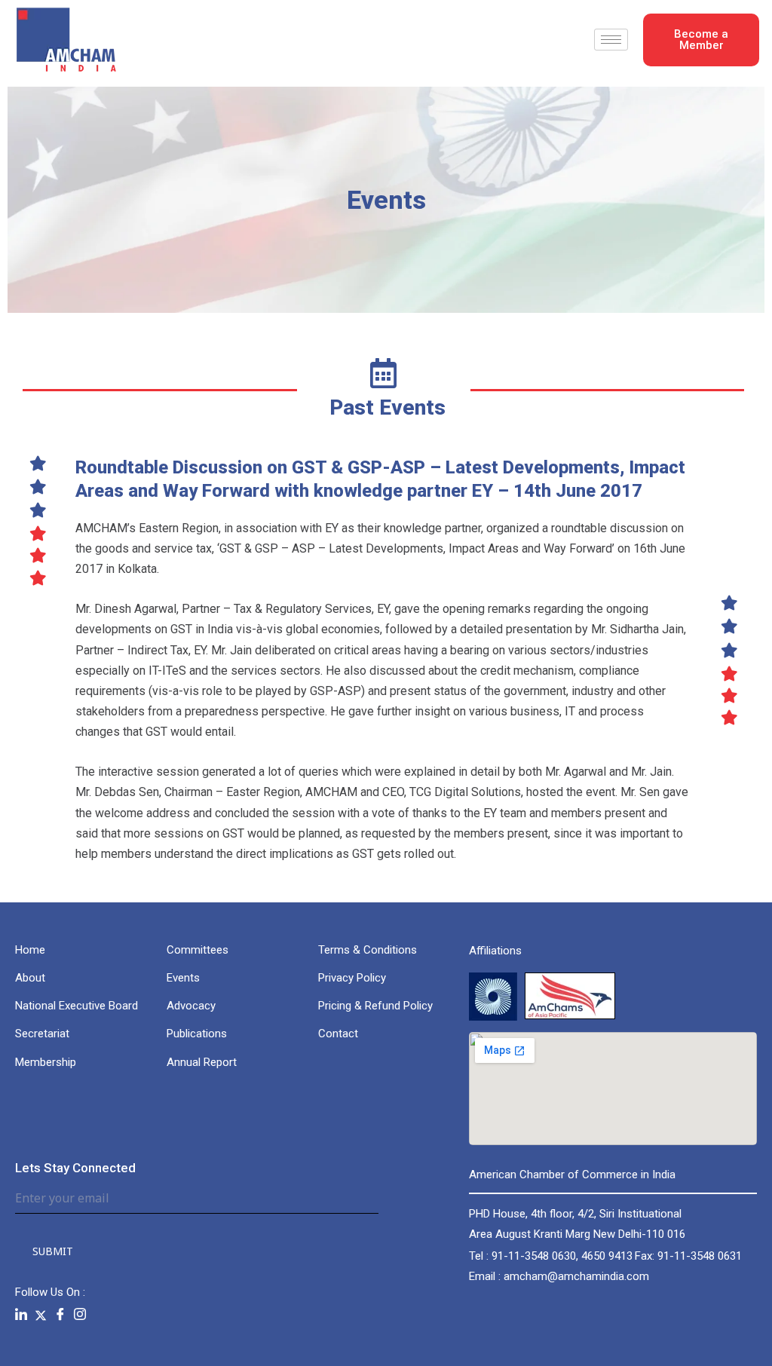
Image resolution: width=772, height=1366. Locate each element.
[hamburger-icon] (611, 40)
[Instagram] (80, 1314)
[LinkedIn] (21, 1314)
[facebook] (60, 1314)
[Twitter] (41, 1314)
